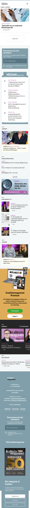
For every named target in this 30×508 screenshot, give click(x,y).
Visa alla (15, 176)
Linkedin (15, 445)
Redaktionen (8, 409)
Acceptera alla (15, 496)
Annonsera (22, 409)
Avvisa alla (15, 504)
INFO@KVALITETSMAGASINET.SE (18, 400)
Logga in (15, 316)
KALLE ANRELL (15, 392)
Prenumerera (15, 311)
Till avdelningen (24, 326)
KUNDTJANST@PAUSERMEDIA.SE (18, 398)
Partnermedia (15, 409)
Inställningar (15, 500)
